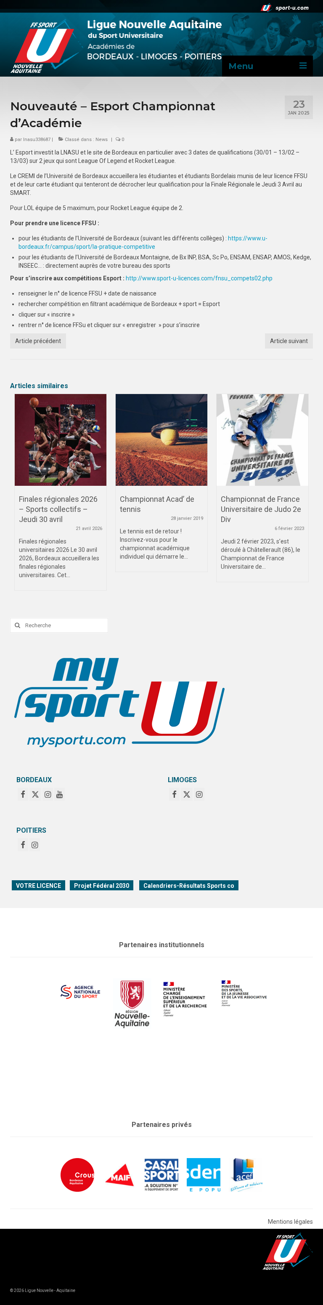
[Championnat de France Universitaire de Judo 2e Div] (262, 440)
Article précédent (38, 341)
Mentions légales (290, 1221)
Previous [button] (21, 496)
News (101, 139)
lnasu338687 (36, 139)
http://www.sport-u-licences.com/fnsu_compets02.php (199, 278)
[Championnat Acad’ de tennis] (161, 440)
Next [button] (301, 496)
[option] (60, 496)
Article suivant (289, 341)
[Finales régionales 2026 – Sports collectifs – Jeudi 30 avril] (60, 440)
